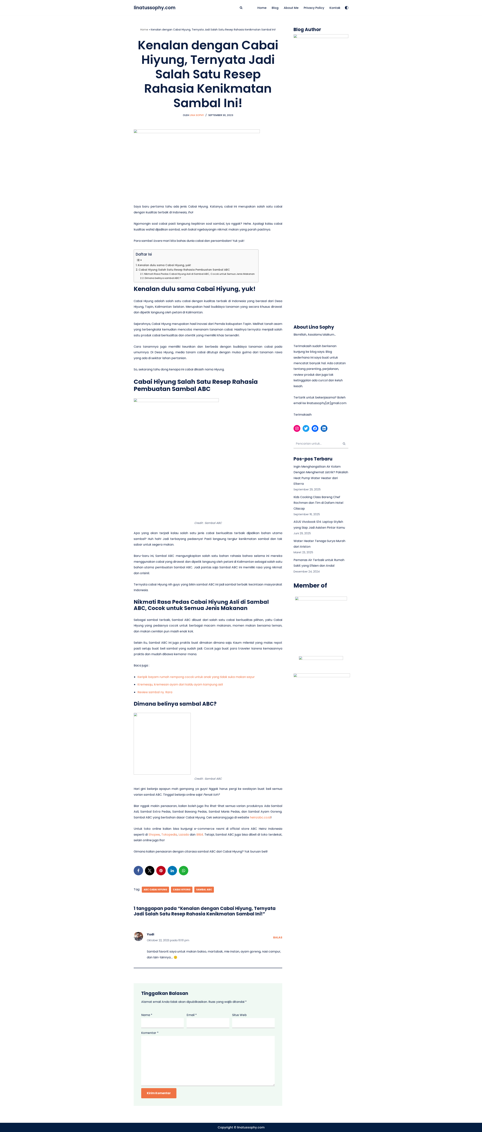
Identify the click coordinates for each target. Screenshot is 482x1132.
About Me (291, 8)
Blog (275, 8)
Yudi (150, 934)
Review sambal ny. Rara (154, 692)
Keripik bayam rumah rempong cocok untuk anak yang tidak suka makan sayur (196, 677)
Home (261, 8)
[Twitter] (149, 870)
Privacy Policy (314, 8)
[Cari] (241, 7)
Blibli (199, 834)
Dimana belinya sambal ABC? (163, 278)
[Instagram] (297, 428)
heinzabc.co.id (260, 817)
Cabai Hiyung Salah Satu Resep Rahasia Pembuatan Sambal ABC (184, 270)
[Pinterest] (161, 870)
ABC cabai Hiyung (155, 889)
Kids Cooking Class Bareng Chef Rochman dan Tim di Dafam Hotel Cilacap (318, 503)
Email (192, 1015)
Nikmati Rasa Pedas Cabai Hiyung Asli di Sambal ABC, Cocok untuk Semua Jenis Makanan (199, 274)
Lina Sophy (197, 115)
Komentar (150, 1033)
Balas (277, 937)
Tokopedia (169, 834)
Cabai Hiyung (182, 889)
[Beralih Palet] (346, 7)
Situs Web (239, 1015)
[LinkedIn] (172, 870)
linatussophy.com (251, 1127)
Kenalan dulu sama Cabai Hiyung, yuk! (164, 265)
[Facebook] (138, 870)
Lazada (183, 834)
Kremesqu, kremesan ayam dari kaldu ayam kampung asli (180, 684)
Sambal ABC (204, 889)
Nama (146, 1015)
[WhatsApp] (183, 870)
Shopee (154, 834)
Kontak (334, 8)
